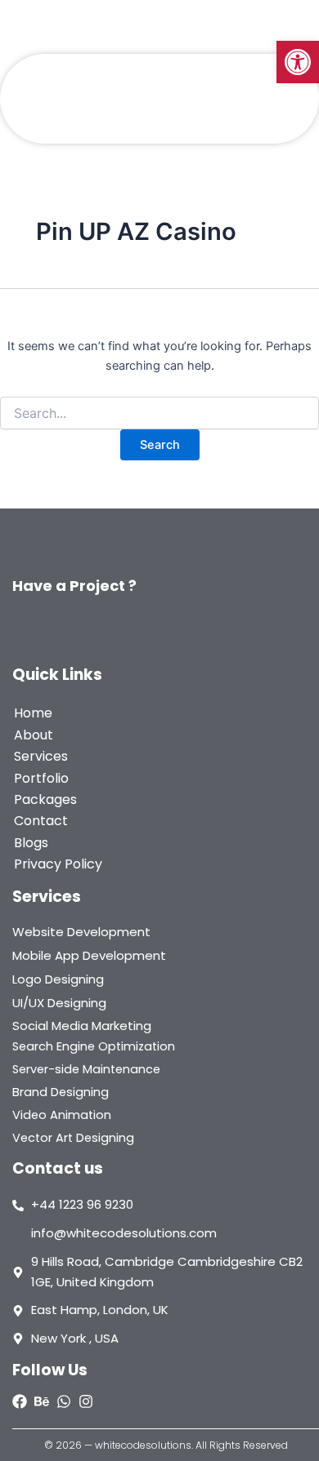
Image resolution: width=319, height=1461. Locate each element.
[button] (297, 62)
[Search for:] (159, 413)
